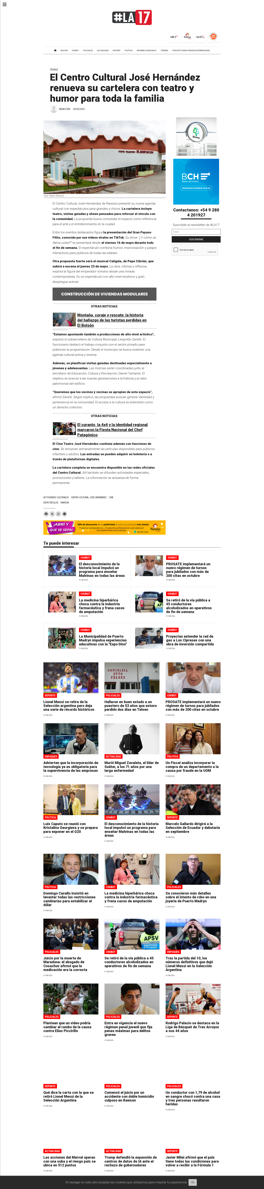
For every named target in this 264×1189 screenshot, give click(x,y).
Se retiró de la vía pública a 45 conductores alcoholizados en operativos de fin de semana (189, 606)
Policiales (113, 695)
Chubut (54, 69)
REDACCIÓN (64, 109)
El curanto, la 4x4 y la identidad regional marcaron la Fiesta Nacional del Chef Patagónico (112, 430)
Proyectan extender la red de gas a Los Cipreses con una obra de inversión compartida (190, 640)
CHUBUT (75, 50)
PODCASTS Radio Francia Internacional (191, 50)
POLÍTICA (129, 50)
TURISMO (164, 50)
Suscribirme (196, 239)
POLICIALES (88, 50)
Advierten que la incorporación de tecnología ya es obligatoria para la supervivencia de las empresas (70, 767)
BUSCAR (64, 50)
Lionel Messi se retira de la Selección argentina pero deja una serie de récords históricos (68, 706)
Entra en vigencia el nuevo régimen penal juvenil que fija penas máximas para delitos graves (128, 1029)
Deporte (50, 695)
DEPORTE (117, 50)
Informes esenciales (146, 50)
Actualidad (113, 756)
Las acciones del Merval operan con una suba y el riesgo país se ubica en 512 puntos (69, 1161)
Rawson (65, 502)
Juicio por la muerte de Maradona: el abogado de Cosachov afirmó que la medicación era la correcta (65, 964)
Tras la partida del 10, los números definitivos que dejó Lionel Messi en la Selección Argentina (189, 964)
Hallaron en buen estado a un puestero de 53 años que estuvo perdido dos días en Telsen (131, 706)
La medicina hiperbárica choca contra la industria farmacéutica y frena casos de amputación (102, 606)
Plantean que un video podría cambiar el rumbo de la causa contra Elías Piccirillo (67, 1027)
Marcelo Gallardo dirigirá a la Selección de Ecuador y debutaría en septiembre (193, 828)
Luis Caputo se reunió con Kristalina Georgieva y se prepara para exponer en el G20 (70, 828)
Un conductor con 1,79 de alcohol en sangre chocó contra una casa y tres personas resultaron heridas (193, 1098)
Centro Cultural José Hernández (89, 497)
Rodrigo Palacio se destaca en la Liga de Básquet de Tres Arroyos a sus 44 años (192, 1027)
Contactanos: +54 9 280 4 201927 (196, 213)
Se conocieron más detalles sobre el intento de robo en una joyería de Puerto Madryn (191, 897)
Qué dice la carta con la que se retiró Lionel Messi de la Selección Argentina (68, 1096)
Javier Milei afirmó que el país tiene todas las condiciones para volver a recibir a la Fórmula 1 (192, 1161)
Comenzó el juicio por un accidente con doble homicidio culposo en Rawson (129, 1096)
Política (172, 756)
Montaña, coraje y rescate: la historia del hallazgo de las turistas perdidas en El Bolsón (112, 320)
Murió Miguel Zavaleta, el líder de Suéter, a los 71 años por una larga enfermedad (132, 767)
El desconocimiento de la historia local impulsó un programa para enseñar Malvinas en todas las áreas (102, 570)
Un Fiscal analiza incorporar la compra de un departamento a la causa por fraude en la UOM (192, 767)
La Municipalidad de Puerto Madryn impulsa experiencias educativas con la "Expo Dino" (103, 640)
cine (111, 497)
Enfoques (51, 756)
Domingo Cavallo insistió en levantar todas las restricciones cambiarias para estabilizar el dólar (69, 899)
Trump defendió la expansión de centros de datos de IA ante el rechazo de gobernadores (131, 1161)
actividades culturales (56, 497)
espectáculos (50, 502)
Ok (192, 1182)
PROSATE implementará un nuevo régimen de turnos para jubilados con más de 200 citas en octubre (188, 570)
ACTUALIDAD (103, 50)
